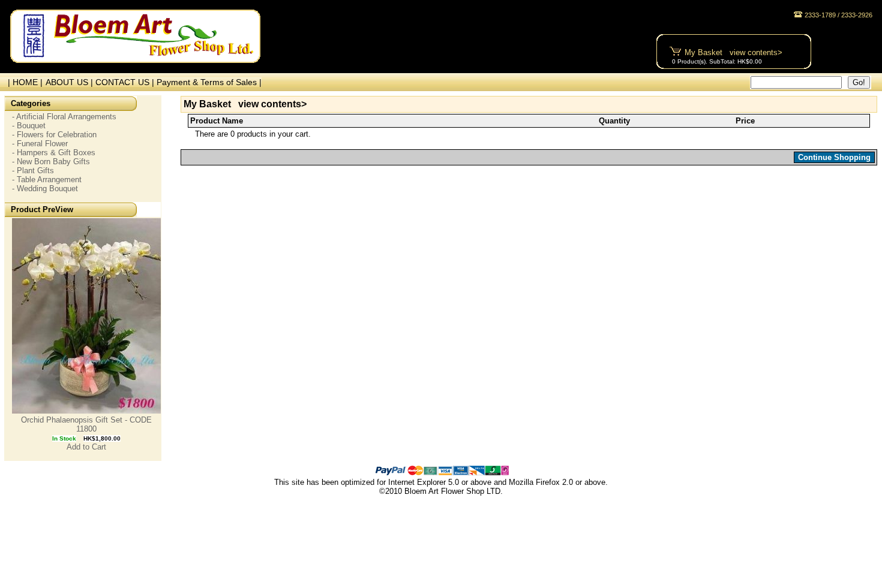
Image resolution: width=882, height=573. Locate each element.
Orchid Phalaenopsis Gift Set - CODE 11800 (86, 424)
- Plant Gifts (33, 170)
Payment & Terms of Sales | (209, 82)
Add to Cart (86, 446)
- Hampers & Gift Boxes (53, 152)
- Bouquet (29, 125)
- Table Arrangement (47, 179)
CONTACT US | (126, 82)
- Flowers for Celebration (54, 134)
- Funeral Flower (40, 143)
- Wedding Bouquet (45, 188)
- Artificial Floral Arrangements (64, 116)
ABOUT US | (70, 82)
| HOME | (23, 82)
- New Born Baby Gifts (51, 161)
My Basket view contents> (733, 52)
